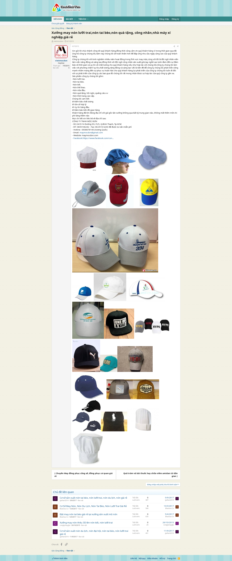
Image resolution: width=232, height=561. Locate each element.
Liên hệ (133, 558)
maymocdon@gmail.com (91, 132)
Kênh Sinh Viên (61, 558)
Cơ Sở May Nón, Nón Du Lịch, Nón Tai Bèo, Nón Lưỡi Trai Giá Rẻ (93, 506)
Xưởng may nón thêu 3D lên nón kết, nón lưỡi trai (86, 522)
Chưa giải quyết (58, 23)
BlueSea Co (64, 509)
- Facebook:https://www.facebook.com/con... (93, 138)
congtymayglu (65, 525)
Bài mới (69, 19)
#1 (178, 46)
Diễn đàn (58, 19)
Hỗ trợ (162, 558)
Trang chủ (171, 558)
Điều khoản (152, 558)
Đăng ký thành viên (74, 23)
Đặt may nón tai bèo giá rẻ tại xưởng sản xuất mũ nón (88, 514)
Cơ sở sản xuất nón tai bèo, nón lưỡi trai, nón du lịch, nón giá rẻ (93, 497)
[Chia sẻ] (174, 46)
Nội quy (142, 558)
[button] (75, 19)
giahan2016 (64, 500)
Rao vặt (80, 500)
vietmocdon (58, 41)
